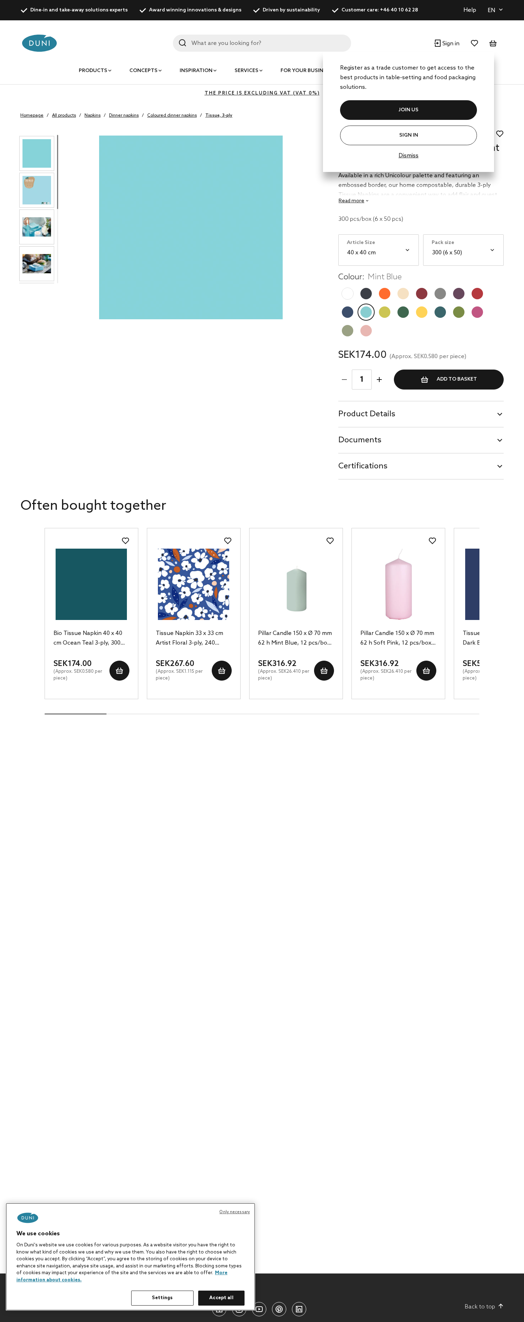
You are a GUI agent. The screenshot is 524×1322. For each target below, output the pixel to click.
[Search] (182, 43)
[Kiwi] (384, 312)
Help (469, 10)
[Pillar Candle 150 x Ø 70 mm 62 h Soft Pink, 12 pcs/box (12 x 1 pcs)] (398, 584)
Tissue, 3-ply (218, 115)
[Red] (477, 293)
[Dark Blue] (347, 312)
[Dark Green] (403, 312)
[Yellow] (421, 312)
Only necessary (234, 1212)
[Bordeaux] (421, 293)
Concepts (143, 71)
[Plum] (458, 293)
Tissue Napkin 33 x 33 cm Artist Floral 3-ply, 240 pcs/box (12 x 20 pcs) (189, 639)
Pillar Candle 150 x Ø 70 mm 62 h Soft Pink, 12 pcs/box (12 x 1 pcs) (397, 639)
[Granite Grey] (440, 293)
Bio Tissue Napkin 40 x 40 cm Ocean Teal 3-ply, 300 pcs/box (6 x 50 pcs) (87, 639)
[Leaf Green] (458, 312)
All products (64, 115)
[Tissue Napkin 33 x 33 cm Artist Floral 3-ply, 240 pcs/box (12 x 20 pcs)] (194, 584)
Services (246, 71)
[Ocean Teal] (440, 312)
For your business (307, 71)
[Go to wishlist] (474, 43)
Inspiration (196, 71)
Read (351, 201)
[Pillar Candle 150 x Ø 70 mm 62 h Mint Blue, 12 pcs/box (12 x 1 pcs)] (296, 584)
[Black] (366, 293)
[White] (347, 293)
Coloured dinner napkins (172, 115)
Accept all (221, 1298)
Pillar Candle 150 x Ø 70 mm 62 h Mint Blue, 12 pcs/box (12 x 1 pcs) (295, 639)
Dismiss (408, 155)
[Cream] (403, 293)
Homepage (31, 115)
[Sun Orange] (384, 293)
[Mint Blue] (366, 312)
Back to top (480, 1306)
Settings (162, 1298)
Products (93, 71)
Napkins (92, 115)
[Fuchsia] (477, 312)
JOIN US (408, 110)
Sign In (408, 135)
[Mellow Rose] (366, 330)
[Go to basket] (493, 43)
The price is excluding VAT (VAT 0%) (262, 93)
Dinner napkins (124, 115)
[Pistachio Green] (347, 330)
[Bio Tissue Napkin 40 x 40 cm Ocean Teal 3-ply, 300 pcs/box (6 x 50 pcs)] (91, 584)
